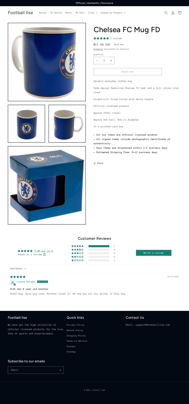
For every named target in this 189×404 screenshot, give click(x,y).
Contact (71, 346)
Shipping (98, 49)
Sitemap (71, 352)
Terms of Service (77, 341)
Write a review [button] (154, 253)
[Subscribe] (60, 370)
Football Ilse (98, 390)
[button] (93, 12)
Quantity (99, 54)
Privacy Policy (76, 325)
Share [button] (100, 163)
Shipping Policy (76, 335)
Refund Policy (75, 330)
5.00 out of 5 (44, 251)
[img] (18, 277)
